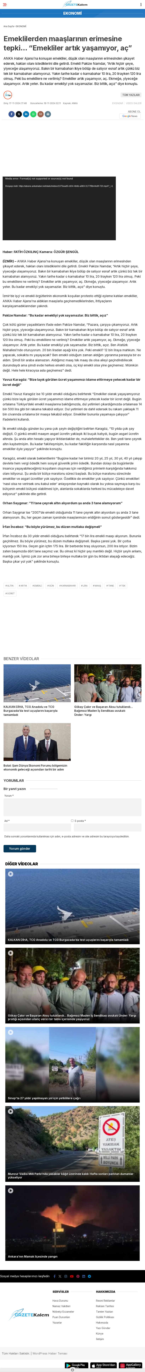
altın (10, 585)
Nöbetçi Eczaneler (63, 1311)
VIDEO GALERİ (133, 103)
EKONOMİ (117, 103)
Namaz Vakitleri (61, 1306)
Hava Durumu (60, 1300)
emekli (38, 585)
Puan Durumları (61, 1317)
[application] (59, 208)
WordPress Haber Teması (50, 1353)
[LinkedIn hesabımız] (83, 1276)
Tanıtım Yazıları (104, 1311)
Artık (24, 585)
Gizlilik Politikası (105, 1317)
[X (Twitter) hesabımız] (60, 1276)
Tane (111, 585)
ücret (11, 593)
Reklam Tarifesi (105, 1306)
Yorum (9, 795)
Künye (99, 1333)
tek (123, 585)
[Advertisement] (72, 148)
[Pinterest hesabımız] (77, 1276)
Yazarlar (57, 1322)
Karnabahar (68, 585)
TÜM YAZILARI (131, 94)
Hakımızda (102, 1322)
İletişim (100, 1339)
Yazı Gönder (103, 1328)
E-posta (80, 820)
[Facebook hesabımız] (55, 1276)
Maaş (98, 585)
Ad (7, 820)
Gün (51, 585)
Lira (85, 585)
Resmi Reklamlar (105, 1300)
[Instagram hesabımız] (65, 1276)
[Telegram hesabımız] (89, 1276)
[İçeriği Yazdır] (48, 114)
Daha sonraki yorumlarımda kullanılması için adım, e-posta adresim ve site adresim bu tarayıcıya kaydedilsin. (66, 836)
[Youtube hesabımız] (72, 1276)
